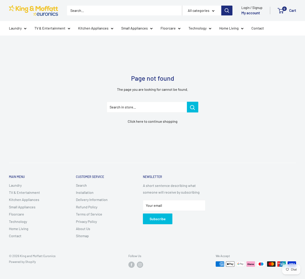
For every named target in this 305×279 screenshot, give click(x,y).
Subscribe (158, 219)
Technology (197, 28)
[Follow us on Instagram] (140, 264)
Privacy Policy (86, 221)
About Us (83, 228)
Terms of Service (89, 214)
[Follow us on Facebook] (131, 264)
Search (81, 185)
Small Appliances (134, 28)
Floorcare (168, 28)
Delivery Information (92, 199)
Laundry (15, 28)
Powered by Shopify (22, 262)
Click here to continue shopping (153, 121)
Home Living (229, 28)
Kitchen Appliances (93, 28)
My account (250, 13)
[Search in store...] (192, 107)
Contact (257, 28)
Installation (85, 192)
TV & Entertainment (49, 28)
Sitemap (82, 236)
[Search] (226, 10)
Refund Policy (86, 207)
